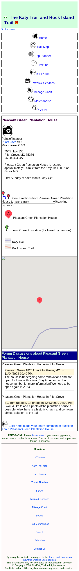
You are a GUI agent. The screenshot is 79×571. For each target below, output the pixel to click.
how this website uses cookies (39, 559)
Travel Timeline (39, 482)
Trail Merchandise (39, 524)
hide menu (8, 29)
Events (39, 515)
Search (39, 532)
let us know (38, 435)
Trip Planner (39, 474)
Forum (39, 490)
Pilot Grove (9, 142)
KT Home (40, 457)
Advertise (40, 540)
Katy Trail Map (39, 465)
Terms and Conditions (60, 557)
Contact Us (40, 548)
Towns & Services (39, 499)
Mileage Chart (39, 507)
